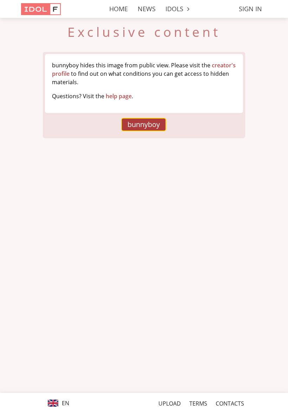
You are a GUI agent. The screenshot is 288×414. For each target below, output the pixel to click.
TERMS (198, 403)
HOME (118, 9)
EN (64, 403)
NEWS (147, 9)
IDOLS (175, 9)
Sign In (250, 9)
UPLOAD (169, 403)
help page (119, 96)
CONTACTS (230, 403)
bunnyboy (143, 124)
